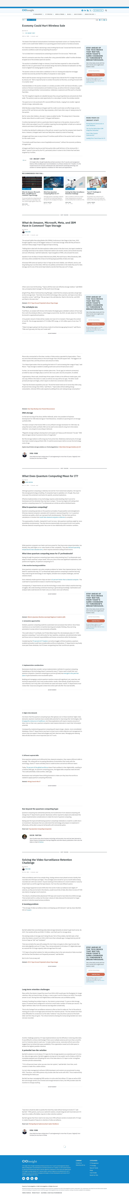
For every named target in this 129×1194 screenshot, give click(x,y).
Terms (102, 80)
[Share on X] (102, 20)
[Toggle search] (106, 10)
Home (23, 19)
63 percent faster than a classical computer (65, 579)
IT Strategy (48, 14)
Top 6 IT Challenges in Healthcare (94, 193)
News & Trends (59, 14)
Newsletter (99, 10)
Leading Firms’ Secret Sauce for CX (95, 138)
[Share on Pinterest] (104, 20)
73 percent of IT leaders (40, 641)
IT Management (37, 14)
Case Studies (78, 14)
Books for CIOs (89, 14)
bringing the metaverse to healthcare (33, 721)
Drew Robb (25, 204)
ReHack (41, 842)
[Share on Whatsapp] (106, 20)
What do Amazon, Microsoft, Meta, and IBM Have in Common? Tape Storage (31, 193)
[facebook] (82, 10)
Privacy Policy (91, 82)
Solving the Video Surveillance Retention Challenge (74, 193)
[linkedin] (85, 10)
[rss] (88, 10)
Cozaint (29, 910)
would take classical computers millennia (52, 517)
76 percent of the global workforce (37, 767)
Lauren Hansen (91, 202)
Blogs (69, 14)
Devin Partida (48, 202)
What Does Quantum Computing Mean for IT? (51, 193)
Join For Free (96, 75)
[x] (90, 10)
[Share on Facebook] (99, 20)
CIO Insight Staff (30, 33)
